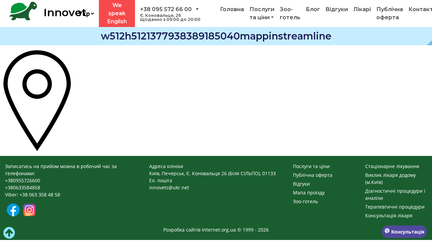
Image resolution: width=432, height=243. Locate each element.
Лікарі (362, 9)
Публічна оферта (389, 13)
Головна (232, 9)
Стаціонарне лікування (392, 166)
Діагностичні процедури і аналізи (395, 194)
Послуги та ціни (261, 13)
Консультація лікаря (388, 215)
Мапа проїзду (309, 192)
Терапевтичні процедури (395, 207)
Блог (313, 9)
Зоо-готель (290, 13)
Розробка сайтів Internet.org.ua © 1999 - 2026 (216, 229)
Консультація (407, 231)
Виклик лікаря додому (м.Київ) (390, 178)
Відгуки (336, 9)
